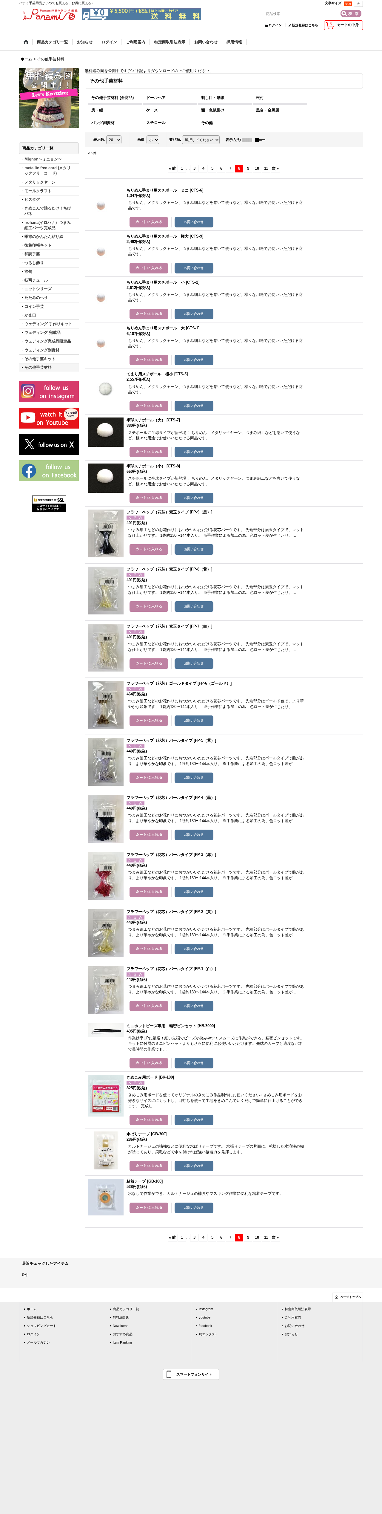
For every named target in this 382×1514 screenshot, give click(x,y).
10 (257, 168)
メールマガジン (38, 1342)
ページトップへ (350, 1297)
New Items (120, 1326)
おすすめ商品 (123, 1334)
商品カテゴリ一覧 (126, 1309)
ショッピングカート (41, 1326)
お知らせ (291, 1334)
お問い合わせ (294, 1326)
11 (266, 168)
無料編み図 (121, 1317)
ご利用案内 (293, 1317)
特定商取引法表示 (298, 1309)
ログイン (275, 25)
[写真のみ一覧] (248, 140)
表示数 (99, 139)
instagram (206, 1309)
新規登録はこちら (305, 25)
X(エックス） (208, 1334)
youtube (204, 1317)
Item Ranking (122, 1342)
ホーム (32, 1309)
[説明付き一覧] (261, 140)
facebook (205, 1326)
